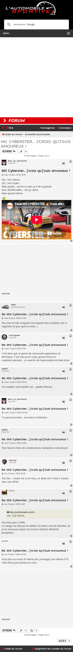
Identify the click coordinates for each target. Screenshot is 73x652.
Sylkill (4, 368)
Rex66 (5, 541)
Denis (12, 490)
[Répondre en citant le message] (63, 164)
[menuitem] (9, 128)
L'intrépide (14, 335)
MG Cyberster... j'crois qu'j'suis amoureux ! (36, 144)
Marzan (13, 460)
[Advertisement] (36, 77)
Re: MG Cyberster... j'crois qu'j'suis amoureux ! (35, 314)
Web (13, 304)
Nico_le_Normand (17, 160)
